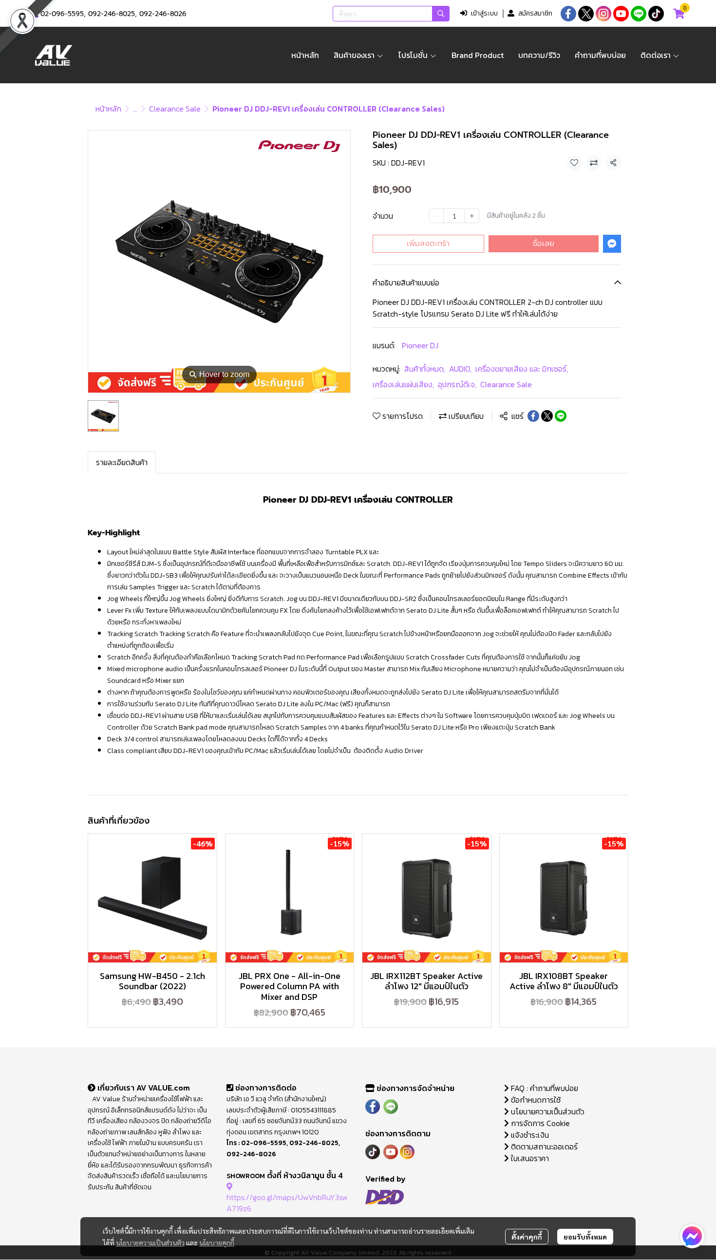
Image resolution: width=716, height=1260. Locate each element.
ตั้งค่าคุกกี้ (526, 1236)
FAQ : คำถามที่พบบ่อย (544, 1088)
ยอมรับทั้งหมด (585, 1236)
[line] (638, 13)
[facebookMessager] (692, 1236)
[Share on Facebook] (533, 416)
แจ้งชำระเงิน (529, 1135)
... (135, 108)
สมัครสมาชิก (535, 13)
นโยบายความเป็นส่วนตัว (150, 1242)
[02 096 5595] (35, 14)
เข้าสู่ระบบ (484, 13)
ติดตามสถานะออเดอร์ (543, 1146)
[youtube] (621, 13)
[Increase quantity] (472, 216)
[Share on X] (547, 416)
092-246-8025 (111, 14)
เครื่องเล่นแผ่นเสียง (403, 384)
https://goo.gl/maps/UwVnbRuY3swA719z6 (287, 1202)
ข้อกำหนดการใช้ (535, 1100)
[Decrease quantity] (436, 216)
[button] (391, 13)
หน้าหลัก (108, 108)
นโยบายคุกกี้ (216, 1242)
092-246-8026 (163, 14)
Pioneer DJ (420, 345)
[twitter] (586, 13)
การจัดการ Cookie (539, 1123)
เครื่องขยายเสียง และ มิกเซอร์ (521, 369)
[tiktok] (656, 13)
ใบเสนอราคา (529, 1158)
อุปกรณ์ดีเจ (457, 384)
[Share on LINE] (560, 416)
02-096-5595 (62, 14)
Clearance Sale (175, 108)
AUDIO (460, 369)
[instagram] (603, 13)
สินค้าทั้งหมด (424, 369)
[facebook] (568, 13)
